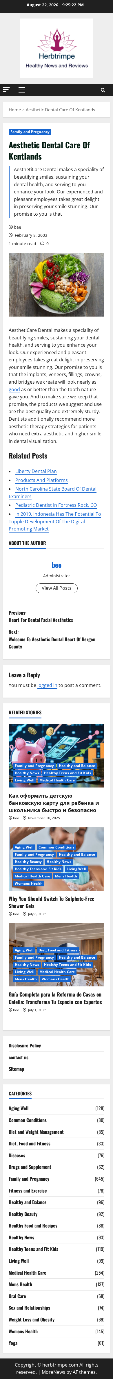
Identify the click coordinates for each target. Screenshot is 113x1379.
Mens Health (66, 876)
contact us (18, 1057)
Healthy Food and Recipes (33, 1225)
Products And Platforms (41, 480)
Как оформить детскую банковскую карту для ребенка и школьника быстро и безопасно (54, 803)
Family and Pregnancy (30, 131)
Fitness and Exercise (28, 1190)
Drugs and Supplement (30, 1166)
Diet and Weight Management (36, 1131)
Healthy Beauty (28, 861)
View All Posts (57, 588)
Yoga (13, 1342)
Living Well (24, 780)
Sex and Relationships (29, 1307)
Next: (52, 639)
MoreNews (53, 1372)
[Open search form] (103, 90)
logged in (47, 685)
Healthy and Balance (77, 765)
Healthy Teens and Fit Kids (67, 772)
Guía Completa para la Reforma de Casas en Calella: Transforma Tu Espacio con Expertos (55, 997)
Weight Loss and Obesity (31, 1319)
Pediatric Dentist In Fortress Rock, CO (56, 505)
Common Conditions (56, 847)
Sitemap (16, 1068)
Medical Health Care (57, 780)
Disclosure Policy (25, 1045)
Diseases (17, 1155)
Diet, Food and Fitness (58, 950)
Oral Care (17, 1296)
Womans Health (29, 883)
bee (17, 227)
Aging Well (24, 847)
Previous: (41, 616)
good (14, 389)
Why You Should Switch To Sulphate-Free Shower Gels (51, 902)
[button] (6, 89)
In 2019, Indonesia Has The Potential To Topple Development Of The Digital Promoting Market (55, 521)
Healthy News (27, 772)
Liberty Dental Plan (36, 471)
